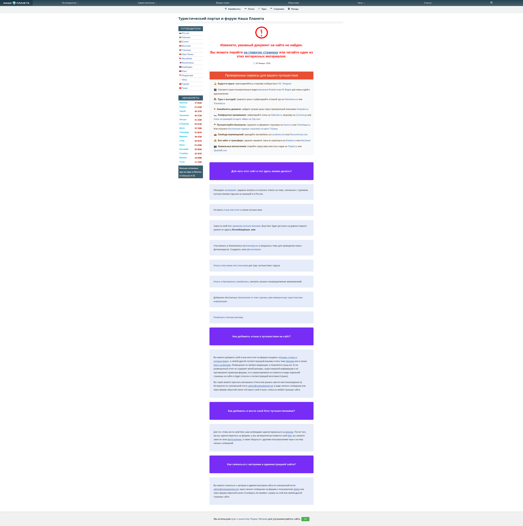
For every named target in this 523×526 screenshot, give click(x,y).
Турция (185, 84)
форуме (232, 190)
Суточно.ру (301, 115)
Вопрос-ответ (223, 3)
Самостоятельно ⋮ (147, 3)
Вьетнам (186, 46)
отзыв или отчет (232, 210)
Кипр (184, 80)
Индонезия (187, 75)
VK (193, 175)
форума (290, 361)
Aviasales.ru (302, 109)
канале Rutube (268, 89)
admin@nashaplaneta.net (260, 386)
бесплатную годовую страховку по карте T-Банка (253, 129)
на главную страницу (261, 52)
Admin (297, 489)
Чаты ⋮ (362, 3)
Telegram (185, 175)
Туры (264, 9)
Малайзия (186, 58)
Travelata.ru (219, 103)
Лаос (184, 71)
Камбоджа (186, 67)
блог (290, 436)
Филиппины (187, 63)
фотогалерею (254, 249)
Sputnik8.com (220, 150)
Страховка (279, 9)
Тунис (184, 88)
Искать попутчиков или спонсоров (231, 265)
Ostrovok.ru (276, 115)
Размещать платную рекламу (228, 317)
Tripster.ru (292, 146)
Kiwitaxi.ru (291, 140)
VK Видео (286, 89)
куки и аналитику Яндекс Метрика (249, 519)
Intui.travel (306, 140)
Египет (185, 41)
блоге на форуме (222, 365)
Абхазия (185, 37)
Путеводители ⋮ (70, 3)
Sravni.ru (287, 125)
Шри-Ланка (187, 54)
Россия (185, 33)
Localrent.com (278, 134)
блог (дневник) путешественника (244, 226)
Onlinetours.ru (291, 99)
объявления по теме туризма (252, 297)
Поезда (294, 9)
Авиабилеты (234, 9)
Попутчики (293, 3)
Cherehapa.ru (303, 125)
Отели (251, 9)
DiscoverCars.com (299, 134)
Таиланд (186, 50)
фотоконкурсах (250, 246)
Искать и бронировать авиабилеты (231, 281)
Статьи (427, 3)
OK (305, 519)
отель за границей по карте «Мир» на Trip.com (237, 119)
